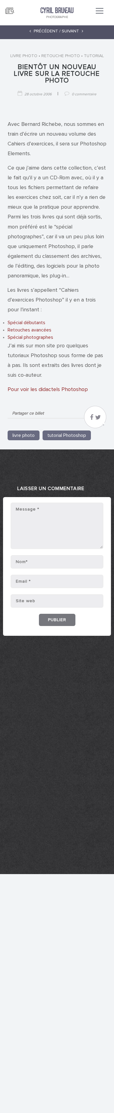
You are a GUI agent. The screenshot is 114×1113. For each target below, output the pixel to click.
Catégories (9, 8)
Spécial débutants (26, 322)
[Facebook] (91, 419)
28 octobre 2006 (38, 94)
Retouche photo (60, 56)
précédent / (46, 31)
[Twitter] (98, 419)
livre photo (23, 56)
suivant (71, 31)
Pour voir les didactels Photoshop (48, 389)
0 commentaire (84, 94)
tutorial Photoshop (66, 435)
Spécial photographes (30, 337)
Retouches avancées (29, 330)
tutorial (94, 56)
